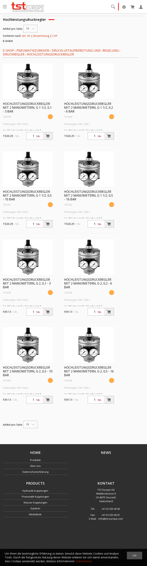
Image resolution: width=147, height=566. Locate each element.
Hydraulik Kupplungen (35, 490)
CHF (54, 36)
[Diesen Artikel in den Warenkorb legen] (47, 136)
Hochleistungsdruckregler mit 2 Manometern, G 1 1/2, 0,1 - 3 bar (27, 107)
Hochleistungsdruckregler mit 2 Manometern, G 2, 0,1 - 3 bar (27, 283)
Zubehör (35, 508)
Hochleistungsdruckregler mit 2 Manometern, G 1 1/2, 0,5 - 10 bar (27, 195)
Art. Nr (26, 36)
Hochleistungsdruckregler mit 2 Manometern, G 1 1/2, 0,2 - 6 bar (88, 107)
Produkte (35, 460)
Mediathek (35, 514)
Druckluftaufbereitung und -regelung (85, 50)
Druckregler (13, 54)
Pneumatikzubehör (33, 50)
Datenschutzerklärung (35, 472)
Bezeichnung (41, 36)
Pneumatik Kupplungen (35, 496)
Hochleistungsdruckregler (50, 54)
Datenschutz (83, 561)
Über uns (35, 466)
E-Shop (8, 50)
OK (134, 555)
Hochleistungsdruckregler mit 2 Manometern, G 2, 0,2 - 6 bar (88, 283)
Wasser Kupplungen (35, 502)
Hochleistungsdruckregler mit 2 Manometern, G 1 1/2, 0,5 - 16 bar (88, 195)
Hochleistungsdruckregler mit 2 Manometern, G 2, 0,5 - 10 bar (27, 371)
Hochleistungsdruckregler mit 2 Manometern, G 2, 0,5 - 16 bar (89, 371)
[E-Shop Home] (27, 6)
